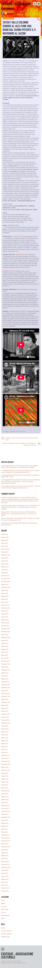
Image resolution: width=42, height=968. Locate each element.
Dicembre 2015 (5, 791)
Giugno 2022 (4, 646)
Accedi (3, 928)
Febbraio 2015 (5, 805)
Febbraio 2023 (5, 622)
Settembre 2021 (5, 670)
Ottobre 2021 (4, 667)
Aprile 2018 (4, 735)
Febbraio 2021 (5, 681)
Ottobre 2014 (4, 814)
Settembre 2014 (5, 817)
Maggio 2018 (5, 732)
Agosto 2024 (4, 590)
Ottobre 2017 (4, 740)
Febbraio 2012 (5, 888)
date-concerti (18, 431)
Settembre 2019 (5, 702)
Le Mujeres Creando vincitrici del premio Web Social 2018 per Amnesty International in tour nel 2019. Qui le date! (20, 501)
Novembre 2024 (5, 581)
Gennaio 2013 (5, 861)
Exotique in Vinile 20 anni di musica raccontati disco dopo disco (20, 439)
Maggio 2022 (5, 649)
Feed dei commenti (6, 934)
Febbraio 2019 (5, 714)
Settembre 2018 (5, 723)
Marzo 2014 (4, 832)
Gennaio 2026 (5, 549)
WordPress (9, 962)
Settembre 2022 (5, 637)
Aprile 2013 (4, 858)
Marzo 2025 (4, 572)
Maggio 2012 (5, 879)
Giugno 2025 (4, 564)
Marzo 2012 (4, 885)
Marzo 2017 (4, 752)
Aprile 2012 (4, 882)
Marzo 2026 (4, 546)
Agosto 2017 (4, 743)
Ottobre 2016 (4, 767)
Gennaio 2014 (5, 835)
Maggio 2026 (5, 540)
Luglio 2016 (4, 776)
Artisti (13, 431)
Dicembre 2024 (5, 578)
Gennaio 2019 (5, 717)
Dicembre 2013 (5, 838)
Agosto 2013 (4, 850)
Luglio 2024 (4, 593)
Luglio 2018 (4, 726)
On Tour (23, 431)
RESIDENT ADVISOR (9, 271)
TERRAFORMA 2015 (23, 289)
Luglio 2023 (4, 617)
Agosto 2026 (4, 534)
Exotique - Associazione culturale (10, 961)
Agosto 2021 (4, 673)
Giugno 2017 (4, 746)
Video (2, 918)
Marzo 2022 (4, 655)
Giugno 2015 (4, 796)
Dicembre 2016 (5, 761)
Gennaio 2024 (5, 605)
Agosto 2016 (4, 773)
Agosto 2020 (4, 690)
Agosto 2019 (4, 705)
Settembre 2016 (5, 770)
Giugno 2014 (4, 823)
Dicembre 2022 (5, 628)
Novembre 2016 (5, 764)
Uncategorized (5, 915)
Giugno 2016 (4, 779)
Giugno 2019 (4, 708)
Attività (3, 903)
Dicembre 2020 (5, 684)
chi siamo (4, 906)
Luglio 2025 (4, 561)
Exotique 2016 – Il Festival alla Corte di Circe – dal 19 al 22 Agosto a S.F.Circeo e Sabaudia (21, 507)
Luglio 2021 (4, 676)
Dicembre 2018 (5, 720)
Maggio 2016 (5, 782)
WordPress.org (5, 937)
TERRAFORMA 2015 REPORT (17, 311)
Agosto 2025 (4, 558)
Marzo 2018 (4, 738)
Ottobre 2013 (4, 844)
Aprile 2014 (4, 829)
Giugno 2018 (4, 729)
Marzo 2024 (4, 602)
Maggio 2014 (5, 826)
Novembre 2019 (5, 696)
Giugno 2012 (4, 876)
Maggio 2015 (5, 799)
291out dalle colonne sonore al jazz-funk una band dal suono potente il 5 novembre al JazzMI (19, 27)
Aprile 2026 (4, 543)
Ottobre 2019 (4, 699)
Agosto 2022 (4, 640)
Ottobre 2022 (4, 634)
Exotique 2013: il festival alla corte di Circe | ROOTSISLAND (17, 512)
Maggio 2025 (5, 567)
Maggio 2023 (5, 620)
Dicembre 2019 (5, 693)
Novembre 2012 (5, 867)
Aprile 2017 (4, 749)
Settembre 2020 (5, 687)
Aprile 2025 (4, 569)
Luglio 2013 (4, 852)
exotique (6, 431)
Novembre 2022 (5, 631)
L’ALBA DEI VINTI (17, 236)
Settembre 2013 (5, 847)
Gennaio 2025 (5, 575)
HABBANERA (11, 225)
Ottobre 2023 (4, 611)
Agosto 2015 (4, 794)
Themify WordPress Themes (19, 962)
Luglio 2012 (4, 873)
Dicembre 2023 (5, 608)
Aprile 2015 (4, 802)
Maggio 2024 (5, 596)
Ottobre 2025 (4, 552)
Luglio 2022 (4, 643)
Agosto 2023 (4, 614)
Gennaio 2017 (5, 758)
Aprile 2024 (4, 599)
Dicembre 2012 (5, 864)
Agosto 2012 (4, 870)
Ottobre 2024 (4, 584)
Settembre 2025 (5, 555)
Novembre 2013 (5, 841)
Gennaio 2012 (5, 891)
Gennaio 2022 (5, 658)
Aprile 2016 (4, 785)
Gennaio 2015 (5, 808)
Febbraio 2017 (5, 755)
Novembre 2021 (5, 664)
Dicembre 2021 (5, 661)
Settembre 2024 (5, 587)
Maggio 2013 (5, 855)
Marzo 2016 (4, 788)
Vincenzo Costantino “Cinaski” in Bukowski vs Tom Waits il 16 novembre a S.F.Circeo (21, 444)
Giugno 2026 (4, 537)
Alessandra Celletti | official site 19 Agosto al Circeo (15, 505)
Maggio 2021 (5, 679)
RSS (9, 13)
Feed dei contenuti (6, 931)
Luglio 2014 (4, 820)
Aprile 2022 (4, 652)
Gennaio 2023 (5, 625)
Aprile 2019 (4, 711)
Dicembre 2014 (5, 811)
